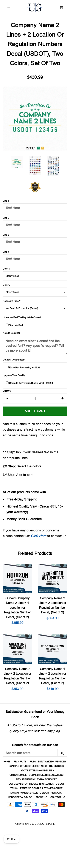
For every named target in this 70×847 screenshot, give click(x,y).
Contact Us (57, 797)
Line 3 (6, 234)
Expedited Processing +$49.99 (24, 367)
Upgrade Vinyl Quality (14, 375)
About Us (41, 797)
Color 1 (6, 268)
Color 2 (6, 284)
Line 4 (6, 251)
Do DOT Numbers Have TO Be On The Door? (36, 792)
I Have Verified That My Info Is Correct (22, 317)
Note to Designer (11, 333)
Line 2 (6, 217)
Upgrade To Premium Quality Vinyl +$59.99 (31, 383)
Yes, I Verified (16, 325)
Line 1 (6, 200)
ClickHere (38, 536)
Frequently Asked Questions (48, 761)
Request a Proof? (12, 301)
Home (7, 761)
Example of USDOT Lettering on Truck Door (36, 766)
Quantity (7, 390)
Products (20, 761)
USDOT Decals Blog (20, 797)
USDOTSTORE (46, 823)
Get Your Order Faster (14, 359)
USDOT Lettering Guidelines (36, 770)
